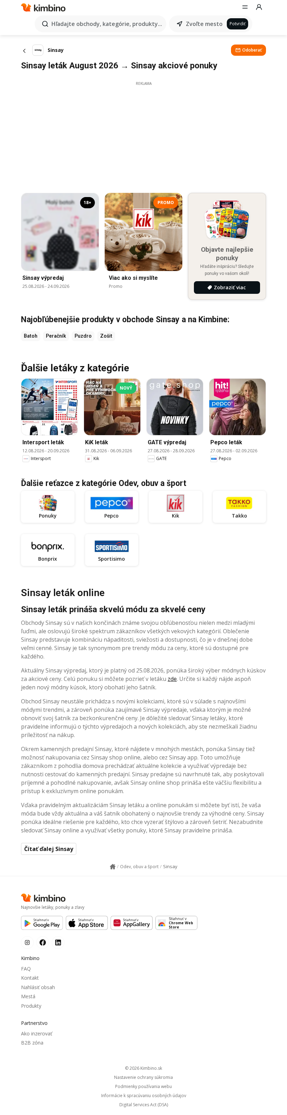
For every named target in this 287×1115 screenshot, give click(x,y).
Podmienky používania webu (143, 1086)
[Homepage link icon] (112, 867)
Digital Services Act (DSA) (143, 1105)
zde (172, 679)
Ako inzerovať (36, 1033)
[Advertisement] (143, 135)
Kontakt (30, 977)
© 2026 (143, 1068)
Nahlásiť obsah (38, 987)
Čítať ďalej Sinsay (48, 849)
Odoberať (252, 50)
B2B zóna (32, 1042)
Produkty (31, 1005)
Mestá (28, 996)
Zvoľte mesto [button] (204, 24)
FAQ (26, 968)
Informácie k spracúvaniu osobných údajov (143, 1096)
